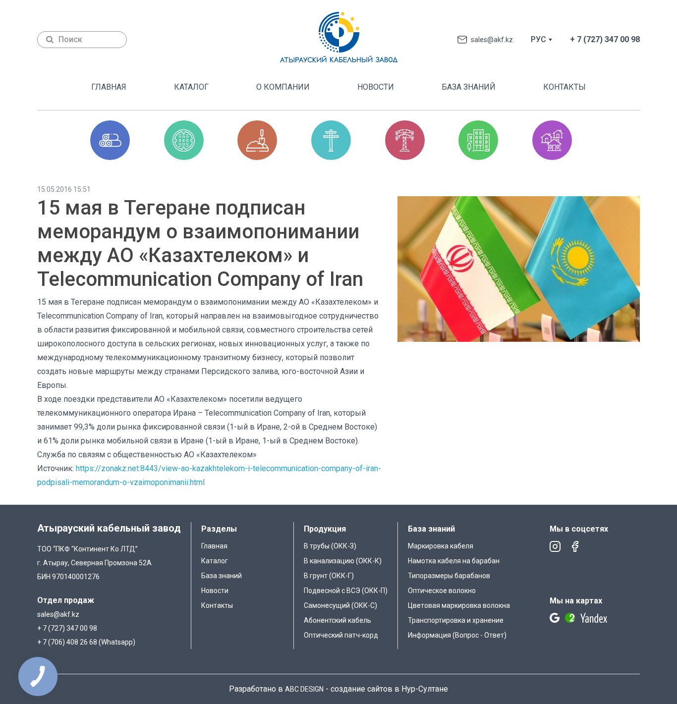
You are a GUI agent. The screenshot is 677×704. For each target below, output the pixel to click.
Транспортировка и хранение (456, 620)
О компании (283, 87)
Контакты (564, 87)
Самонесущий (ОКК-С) (340, 605)
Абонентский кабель (337, 620)
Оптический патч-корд (341, 635)
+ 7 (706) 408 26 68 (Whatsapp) (86, 642)
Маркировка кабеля (440, 546)
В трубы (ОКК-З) (330, 546)
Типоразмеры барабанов (449, 576)
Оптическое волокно (442, 591)
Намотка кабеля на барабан (454, 561)
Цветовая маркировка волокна (459, 605)
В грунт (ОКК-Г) (329, 576)
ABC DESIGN (304, 689)
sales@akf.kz (492, 40)
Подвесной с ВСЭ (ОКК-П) (346, 591)
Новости (375, 87)
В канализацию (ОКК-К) (343, 561)
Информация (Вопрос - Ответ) (457, 635)
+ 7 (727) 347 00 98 (605, 39)
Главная (108, 87)
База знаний (469, 87)
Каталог (191, 87)
